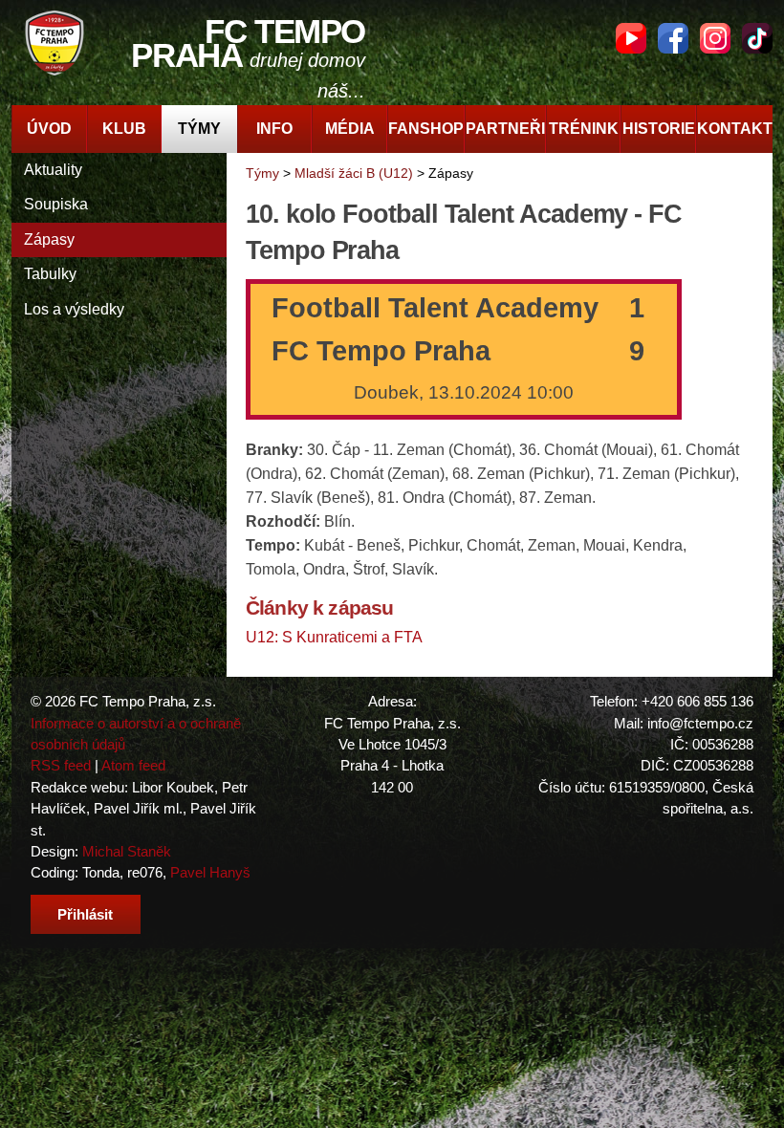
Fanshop (426, 128)
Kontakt (735, 128)
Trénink (584, 128)
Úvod (49, 128)
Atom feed (133, 765)
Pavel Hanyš (210, 872)
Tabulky (50, 274)
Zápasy (49, 239)
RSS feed (61, 765)
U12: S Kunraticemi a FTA (334, 637)
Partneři (505, 128)
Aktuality (53, 170)
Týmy (199, 128)
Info (274, 128)
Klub (124, 128)
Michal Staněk (126, 851)
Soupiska (56, 204)
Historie (658, 128)
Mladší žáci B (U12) (353, 173)
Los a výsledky (74, 309)
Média (350, 128)
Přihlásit (85, 914)
